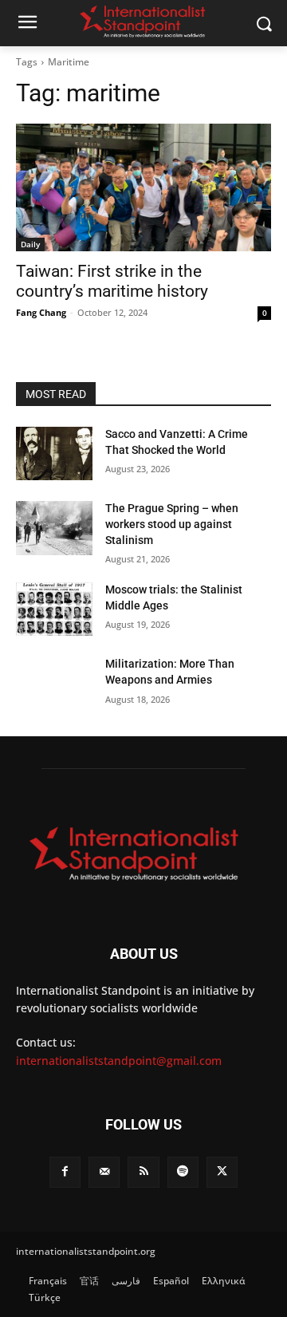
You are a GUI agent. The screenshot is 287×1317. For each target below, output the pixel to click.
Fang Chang (41, 312)
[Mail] (104, 1172)
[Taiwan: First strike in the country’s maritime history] (143, 187)
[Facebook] (65, 1172)
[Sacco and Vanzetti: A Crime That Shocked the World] (54, 453)
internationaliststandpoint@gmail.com (119, 1060)
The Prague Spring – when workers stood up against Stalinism (171, 524)
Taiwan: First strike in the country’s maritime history (112, 281)
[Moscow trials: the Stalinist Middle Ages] (54, 609)
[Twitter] (222, 1172)
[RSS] (143, 1172)
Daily (30, 244)
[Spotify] (183, 1172)
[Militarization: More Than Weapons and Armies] (54, 683)
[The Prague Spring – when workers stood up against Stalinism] (54, 527)
